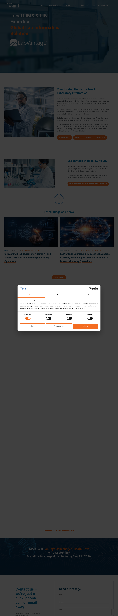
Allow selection (59, 326)
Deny (32, 326)
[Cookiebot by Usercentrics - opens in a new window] (90, 288)
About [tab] (87, 295)
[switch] (48, 318)
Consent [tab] (31, 295)
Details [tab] (59, 295)
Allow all (85, 326)
